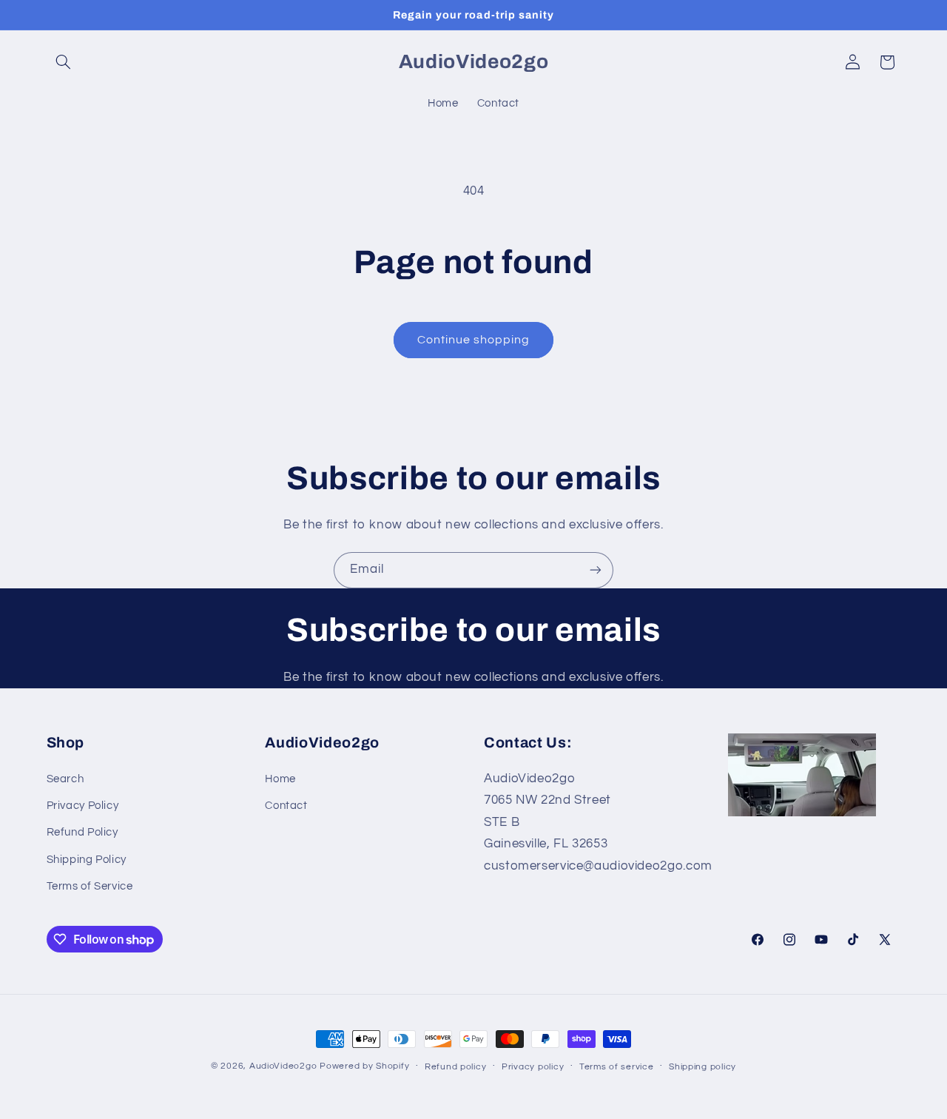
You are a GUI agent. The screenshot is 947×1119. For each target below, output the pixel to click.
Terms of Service (90, 886)
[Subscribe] (596, 570)
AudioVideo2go (283, 1066)
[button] (64, 62)
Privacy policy (533, 1067)
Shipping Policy (87, 859)
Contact (286, 805)
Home (280, 778)
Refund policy (456, 1067)
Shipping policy (702, 1067)
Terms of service (616, 1067)
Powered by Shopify (364, 1066)
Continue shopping (473, 340)
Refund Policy (82, 832)
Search (65, 778)
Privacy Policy (83, 805)
